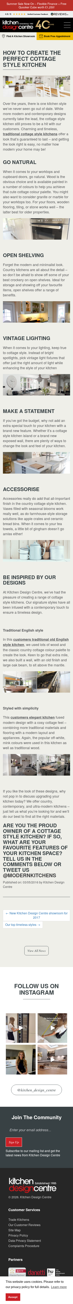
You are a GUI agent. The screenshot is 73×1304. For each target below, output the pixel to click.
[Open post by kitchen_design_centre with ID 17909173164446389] (21, 1059)
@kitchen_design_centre (36, 1089)
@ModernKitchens (29, 875)
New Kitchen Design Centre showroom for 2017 (37, 915)
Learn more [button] (59, 1287)
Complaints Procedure (23, 1246)
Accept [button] (13, 1297)
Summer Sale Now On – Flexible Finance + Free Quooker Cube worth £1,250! (36, 5)
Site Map (14, 1230)
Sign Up (14, 1142)
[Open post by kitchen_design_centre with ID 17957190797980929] (52, 1059)
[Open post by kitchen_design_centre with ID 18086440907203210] (21, 1028)
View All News (36, 951)
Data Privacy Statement (24, 1240)
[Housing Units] (56, 1272)
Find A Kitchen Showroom (20, 36)
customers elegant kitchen (33, 717)
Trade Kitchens (18, 1219)
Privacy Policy (18, 1235)
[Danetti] (36, 1272)
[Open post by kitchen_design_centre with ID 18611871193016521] (52, 1028)
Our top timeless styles (22, 924)
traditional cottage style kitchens (30, 133)
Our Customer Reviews (24, 1225)
